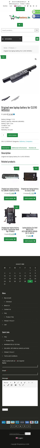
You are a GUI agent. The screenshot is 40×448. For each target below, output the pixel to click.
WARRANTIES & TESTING (12, 344)
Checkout (9, 302)
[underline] (21, 382)
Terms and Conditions (10, 356)
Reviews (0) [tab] (32, 148)
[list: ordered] (28, 382)
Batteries (22, 141)
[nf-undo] (19, 385)
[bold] (14, 382)
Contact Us (7, 309)
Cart (11, 6)
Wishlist (5, 6)
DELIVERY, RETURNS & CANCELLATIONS (16, 348)
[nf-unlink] (11, 385)
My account (7, 298)
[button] (37, 39)
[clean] (24, 382)
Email (4, 370)
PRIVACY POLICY (9, 321)
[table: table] (15, 385)
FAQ (5, 313)
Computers (29, 141)
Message (5, 378)
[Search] (37, 30)
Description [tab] (6, 148)
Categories (8, 39)
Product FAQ (10, 317)
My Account (20, 9)
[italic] (18, 382)
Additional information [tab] (19, 148)
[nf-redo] (23, 385)
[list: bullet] (32, 382)
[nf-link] (8, 385)
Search (28, 433)
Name (4, 363)
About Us (7, 305)
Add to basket (12, 135)
